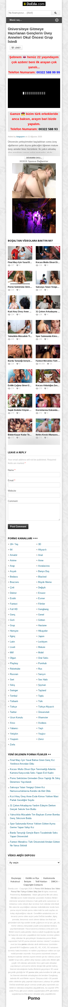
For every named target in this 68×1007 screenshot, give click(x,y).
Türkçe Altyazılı (46, 706)
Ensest (41, 593)
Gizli (12, 620)
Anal (40, 555)
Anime (13, 560)
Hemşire (14, 631)
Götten (41, 620)
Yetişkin (14, 733)
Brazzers (14, 582)
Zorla (12, 744)
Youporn (14, 739)
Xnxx (12, 723)
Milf (12, 652)
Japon (41, 636)
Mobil (41, 652)
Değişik (42, 587)
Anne (40, 560)
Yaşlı (40, 728)
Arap (12, 566)
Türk (40, 701)
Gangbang (43, 609)
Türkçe (13, 706)
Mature (41, 647)
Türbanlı (14, 701)
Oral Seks (43, 658)
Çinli (12, 587)
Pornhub (42, 663)
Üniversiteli (43, 712)
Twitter (13, 712)
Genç (12, 614)
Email (11, 480)
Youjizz (42, 733)
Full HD (13, 609)
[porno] (34, 180)
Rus (40, 668)
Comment (13, 501)
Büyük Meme (45, 582)
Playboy (14, 663)
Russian (14, 674)
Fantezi (13, 603)
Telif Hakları (41, 881)
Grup (12, 625)
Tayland (42, 690)
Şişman (42, 685)
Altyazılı (42, 549)
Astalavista (44, 566)
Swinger (14, 690)
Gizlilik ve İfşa (32, 878)
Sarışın (42, 674)
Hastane (42, 625)
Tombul (13, 696)
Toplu (41, 696)
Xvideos (42, 723)
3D (39, 544)
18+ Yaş (14, 544)
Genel (41, 614)
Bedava (14, 576)
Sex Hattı (43, 679)
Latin (12, 641)
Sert (12, 679)
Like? (18, 48)
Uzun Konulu (16, 717)
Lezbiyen (42, 641)
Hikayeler (43, 631)
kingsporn (20, 137)
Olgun (13, 658)
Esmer (41, 598)
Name (11, 470)
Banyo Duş (43, 571)
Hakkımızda (49, 878)
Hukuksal (15, 881)
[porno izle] (34, 215)
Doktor (13, 593)
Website (12, 490)
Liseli (12, 647)
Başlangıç (16, 878)
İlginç (12, 636)
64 (11, 549)
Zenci (41, 739)
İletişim (27, 881)
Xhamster (43, 717)
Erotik (13, 598)
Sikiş (12, 685)
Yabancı (14, 728)
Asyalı (13, 571)
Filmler (41, 603)
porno (24, 944)
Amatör (13, 555)
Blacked (42, 576)
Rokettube (15, 668)
